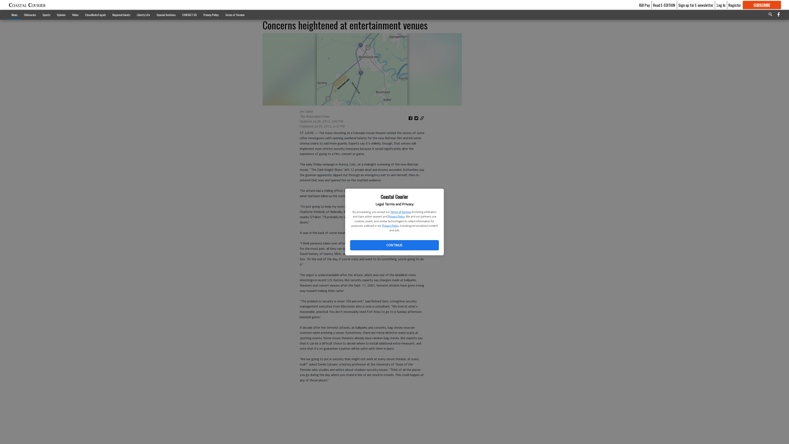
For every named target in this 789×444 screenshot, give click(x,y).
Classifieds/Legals (95, 15)
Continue (394, 245)
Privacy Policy (396, 216)
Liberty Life (143, 15)
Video (75, 15)
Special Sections (166, 15)
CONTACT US (189, 15)
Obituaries (30, 15)
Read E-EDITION (664, 5)
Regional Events (121, 15)
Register (734, 5)
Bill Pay (644, 5)
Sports (46, 15)
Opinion (61, 15)
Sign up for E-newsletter (695, 5)
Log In (721, 5)
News (14, 15)
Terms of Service (400, 212)
